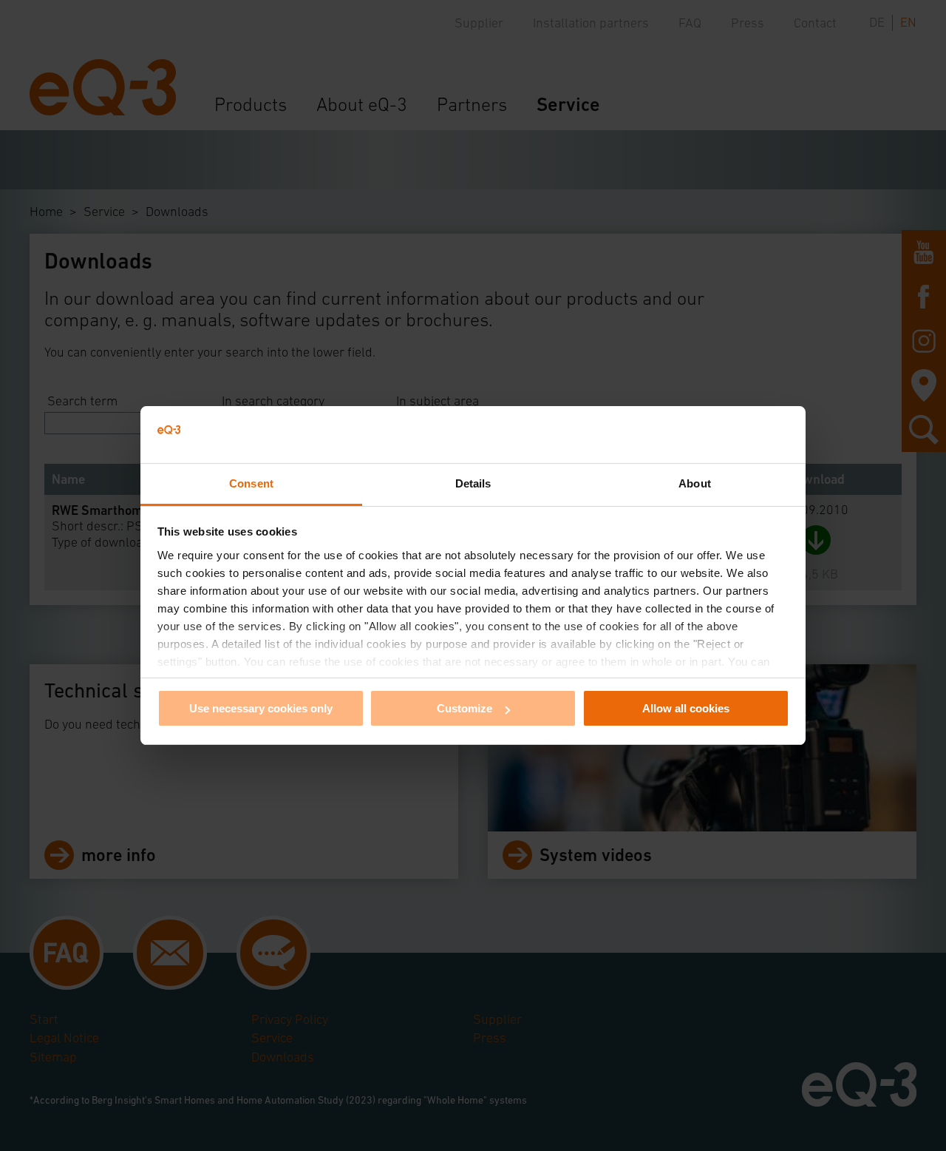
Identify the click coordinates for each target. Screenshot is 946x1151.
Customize (464, 708)
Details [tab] (473, 483)
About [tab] (694, 483)
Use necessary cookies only (261, 708)
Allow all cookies (685, 708)
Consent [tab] (251, 483)
